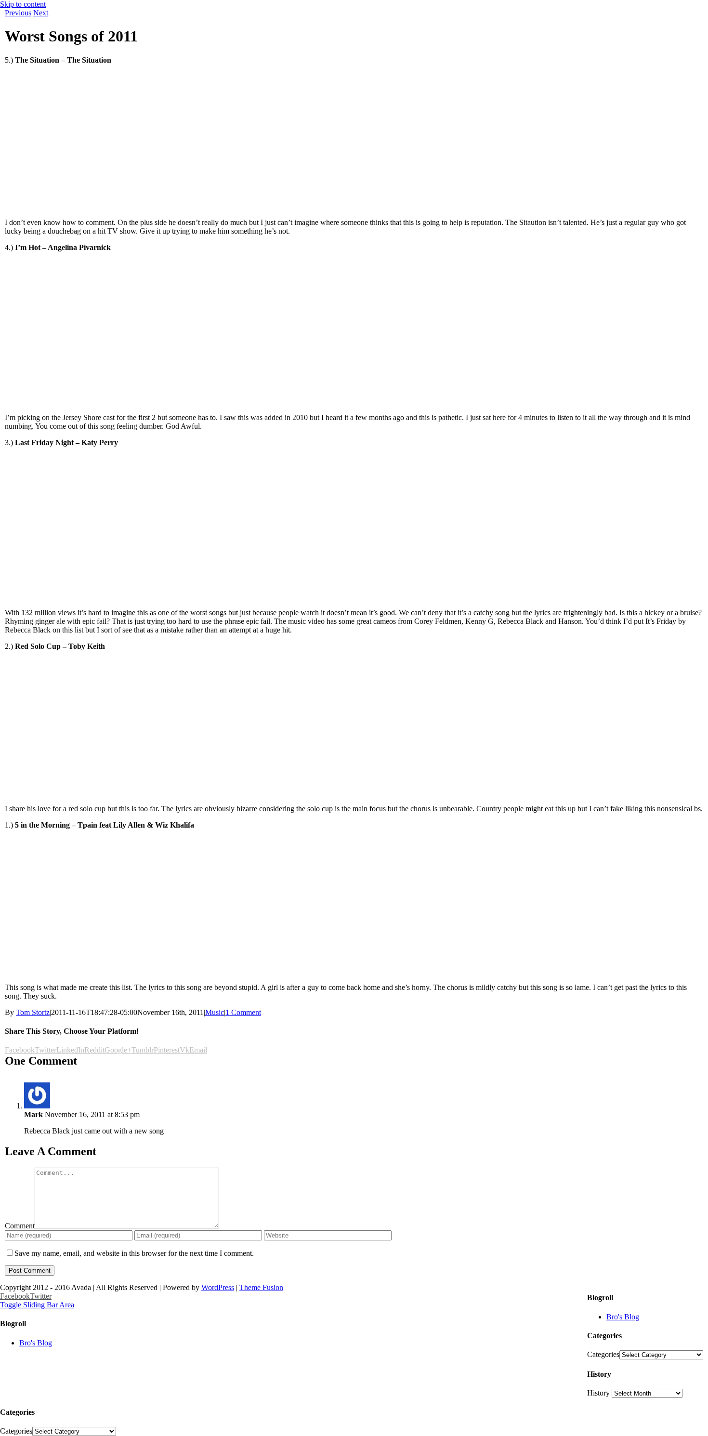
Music (214, 1012)
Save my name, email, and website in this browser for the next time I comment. (134, 1253)
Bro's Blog (622, 1317)
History (598, 1393)
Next (40, 13)
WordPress (217, 1287)
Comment (20, 1226)
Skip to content (23, 4)
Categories (603, 1354)
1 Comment (243, 1012)
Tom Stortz (33, 1012)
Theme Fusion (261, 1287)
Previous (18, 13)
